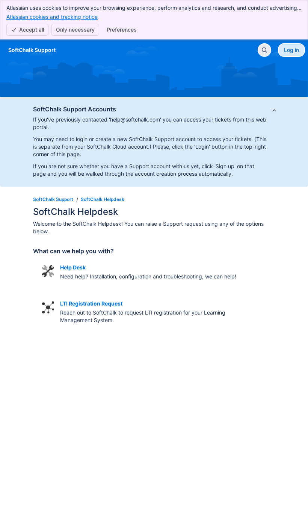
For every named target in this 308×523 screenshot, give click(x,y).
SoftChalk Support (53, 199)
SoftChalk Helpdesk (102, 199)
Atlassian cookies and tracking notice (52, 17)
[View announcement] (274, 111)
